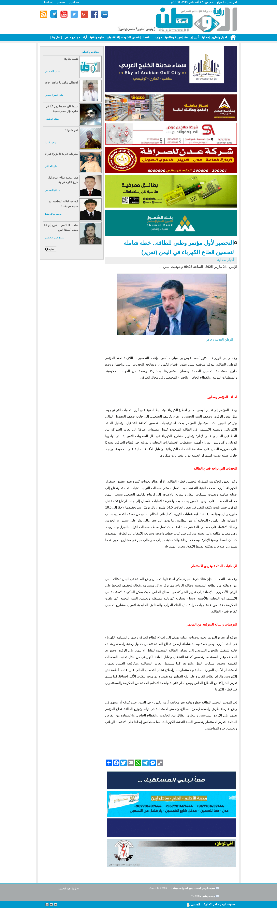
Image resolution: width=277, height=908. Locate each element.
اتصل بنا (75, 888)
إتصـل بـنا (48, 2)
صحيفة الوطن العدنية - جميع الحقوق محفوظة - (193, 888)
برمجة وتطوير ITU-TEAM (203, 896)
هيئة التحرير (74, 2)
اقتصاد (145, 37)
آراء (84, 37)
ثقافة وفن (112, 37)
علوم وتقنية (96, 37)
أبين (196, 37)
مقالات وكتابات (90, 51)
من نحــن (61, 2)
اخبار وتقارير (218, 37)
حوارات (157, 37)
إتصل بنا (56, 37)
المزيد (51, 248)
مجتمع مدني (72, 37)
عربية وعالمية (173, 37)
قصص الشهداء (130, 37)
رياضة (188, 37)
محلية (205, 37)
